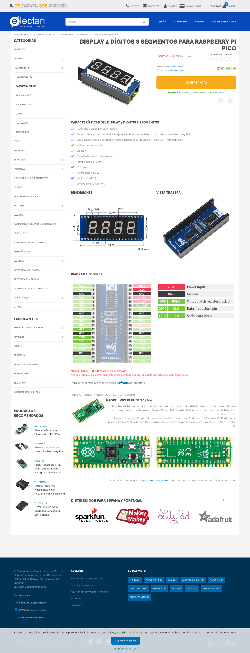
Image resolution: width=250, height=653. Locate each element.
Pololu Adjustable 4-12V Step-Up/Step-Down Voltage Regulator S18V (47, 468)
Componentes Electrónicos (30, 288)
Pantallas (22, 123)
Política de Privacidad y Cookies (89, 592)
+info (221, 92)
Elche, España (38, 610)
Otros (17, 307)
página (124, 382)
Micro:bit (19, 49)
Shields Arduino (211, 589)
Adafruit (19, 337)
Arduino (18, 58)
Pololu (18, 346)
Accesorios (22, 132)
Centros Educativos (224, 22)
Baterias (19, 261)
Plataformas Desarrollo (28, 196)
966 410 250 (24, 595)
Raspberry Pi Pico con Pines (154, 480)
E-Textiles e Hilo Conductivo (31, 178)
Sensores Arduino (139, 597)
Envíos (163, 22)
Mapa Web (76, 605)
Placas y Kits (23, 95)
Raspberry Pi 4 (24, 77)
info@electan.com (36, 603)
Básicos (18, 215)
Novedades (181, 22)
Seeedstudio (21, 373)
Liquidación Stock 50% (27, 392)
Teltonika (19, 383)
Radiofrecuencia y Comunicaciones (35, 224)
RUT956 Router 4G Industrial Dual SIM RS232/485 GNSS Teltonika (49, 490)
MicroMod (20, 150)
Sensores (19, 160)
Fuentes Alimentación (27, 270)
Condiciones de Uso (82, 585)
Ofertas (200, 22)
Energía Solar (22, 251)
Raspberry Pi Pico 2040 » (129, 400)
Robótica (19, 169)
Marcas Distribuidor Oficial (87, 579)
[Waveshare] (226, 72)
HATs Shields (23, 104)
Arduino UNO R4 (154, 580)
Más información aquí (125, 648)
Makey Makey (217, 580)
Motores (19, 205)
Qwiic (17, 141)
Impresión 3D (21, 297)
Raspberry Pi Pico (26, 86)
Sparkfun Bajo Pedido (26, 364)
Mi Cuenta (76, 599)
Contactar (153, 6)
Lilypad (18, 187)
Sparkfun (19, 355)
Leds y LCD (20, 233)
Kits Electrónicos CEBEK (28, 327)
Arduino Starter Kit (193, 580)
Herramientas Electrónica (30, 242)
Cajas (19, 114)
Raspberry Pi (21, 68)
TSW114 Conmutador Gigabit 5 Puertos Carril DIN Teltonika (47, 511)
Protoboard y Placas (26, 279)
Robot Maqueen (138, 589)
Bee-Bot (172, 580)
